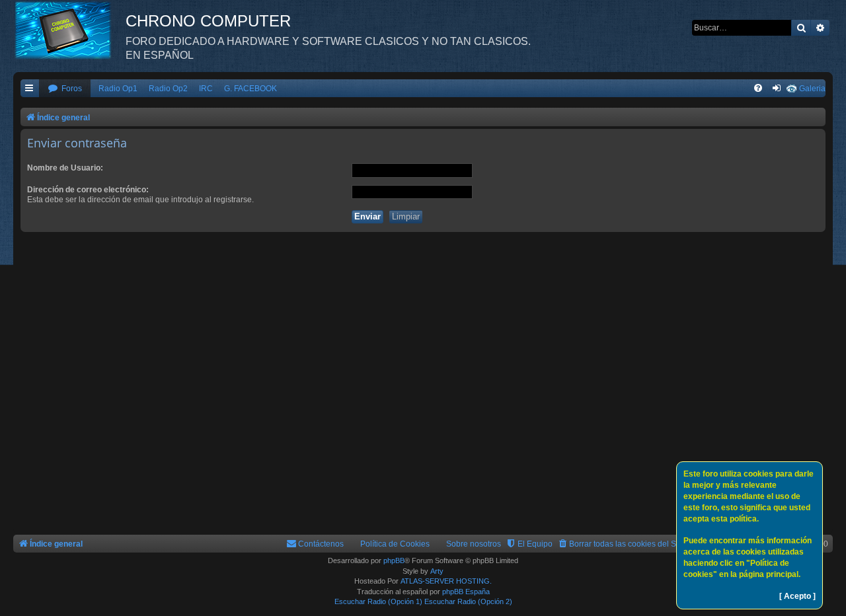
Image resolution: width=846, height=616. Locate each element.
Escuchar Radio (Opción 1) (378, 601)
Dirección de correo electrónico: (88, 189)
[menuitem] (64, 89)
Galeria (812, 88)
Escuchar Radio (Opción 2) (468, 601)
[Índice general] (69, 29)
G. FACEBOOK (250, 88)
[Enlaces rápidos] (29, 89)
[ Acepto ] (797, 596)
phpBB (393, 560)
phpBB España (466, 592)
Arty (436, 571)
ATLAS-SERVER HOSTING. (446, 581)
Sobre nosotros (473, 544)
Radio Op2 (168, 88)
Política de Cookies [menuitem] (395, 544)
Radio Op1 (117, 88)
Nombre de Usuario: (65, 168)
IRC (206, 88)
